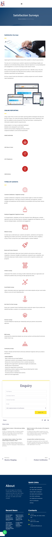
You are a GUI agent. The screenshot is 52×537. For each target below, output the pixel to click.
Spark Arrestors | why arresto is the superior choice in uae (19, 517)
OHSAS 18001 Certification (36, 491)
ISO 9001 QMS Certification (36, 487)
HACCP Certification (34, 500)
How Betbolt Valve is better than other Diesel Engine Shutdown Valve (12, 440)
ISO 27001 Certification (35, 496)
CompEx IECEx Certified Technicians (36, 439)
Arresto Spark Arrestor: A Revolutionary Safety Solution (9, 517)
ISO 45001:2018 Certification (36, 494)
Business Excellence (22, 18)
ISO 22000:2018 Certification (36, 498)
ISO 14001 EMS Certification (36, 489)
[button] (22, 4)
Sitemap (31, 502)
